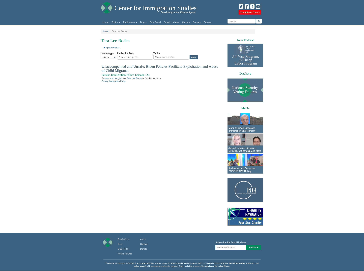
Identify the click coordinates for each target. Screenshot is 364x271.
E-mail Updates (171, 22)
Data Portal (155, 22)
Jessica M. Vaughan (114, 78)
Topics (115, 22)
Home (105, 22)
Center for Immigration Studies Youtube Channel (258, 6)
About (185, 22)
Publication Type (125, 53)
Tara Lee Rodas (134, 78)
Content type (107, 53)
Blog (142, 22)
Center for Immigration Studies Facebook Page (247, 6)
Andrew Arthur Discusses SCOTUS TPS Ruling (241, 170)
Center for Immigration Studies (155, 8)
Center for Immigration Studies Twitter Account (241, 6)
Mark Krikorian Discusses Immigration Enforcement (241, 129)
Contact (197, 22)
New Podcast (245, 40)
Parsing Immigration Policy (114, 81)
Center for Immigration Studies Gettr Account (252, 6)
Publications (129, 22)
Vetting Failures (125, 253)
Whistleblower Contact (250, 12)
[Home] (106, 7)
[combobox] (130, 57)
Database (245, 73)
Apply (193, 57)
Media (245, 108)
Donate (207, 22)
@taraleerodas (113, 47)
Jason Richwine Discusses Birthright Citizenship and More (244, 149)
